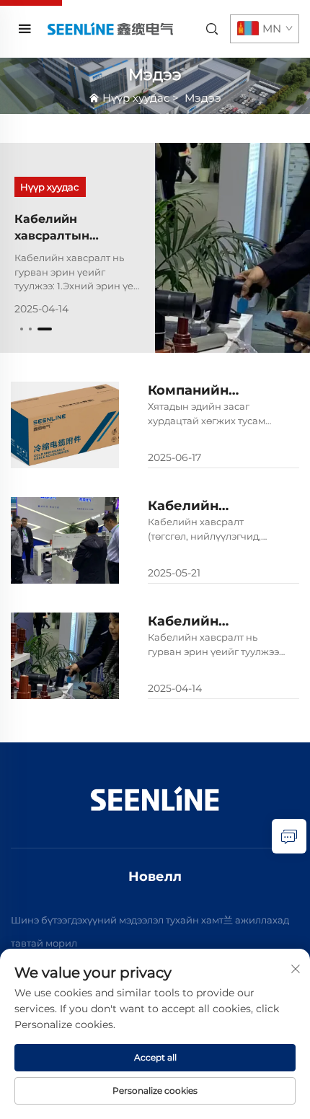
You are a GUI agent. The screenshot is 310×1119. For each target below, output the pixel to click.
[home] (109, 28)
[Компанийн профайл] (65, 425)
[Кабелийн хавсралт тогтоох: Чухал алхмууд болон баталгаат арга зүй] (65, 540)
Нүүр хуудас (135, 98)
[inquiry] (289, 836)
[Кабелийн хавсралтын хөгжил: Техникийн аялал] (232, 248)
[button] (21, 329)
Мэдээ (203, 98)
